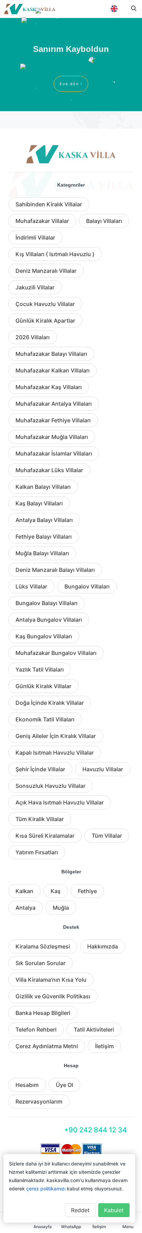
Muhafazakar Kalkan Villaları (53, 370)
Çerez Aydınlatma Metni (47, 1046)
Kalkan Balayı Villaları (43, 486)
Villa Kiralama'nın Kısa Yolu (51, 979)
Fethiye (87, 891)
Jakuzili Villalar (35, 287)
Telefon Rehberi (36, 1029)
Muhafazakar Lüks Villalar (49, 470)
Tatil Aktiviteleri (94, 1029)
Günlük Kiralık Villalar (43, 686)
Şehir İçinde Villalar (40, 769)
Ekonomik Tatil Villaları (45, 719)
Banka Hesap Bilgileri (43, 1012)
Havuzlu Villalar (102, 769)
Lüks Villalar (31, 586)
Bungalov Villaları (87, 586)
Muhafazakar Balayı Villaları (51, 353)
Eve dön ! (71, 83)
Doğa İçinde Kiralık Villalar (50, 702)
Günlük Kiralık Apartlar (45, 320)
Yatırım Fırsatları (37, 852)
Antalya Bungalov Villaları (49, 619)
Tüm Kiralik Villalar (40, 819)
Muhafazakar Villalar (42, 220)
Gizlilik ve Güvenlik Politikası (53, 996)
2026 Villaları (33, 337)
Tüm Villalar (107, 835)
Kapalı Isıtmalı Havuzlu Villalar (55, 752)
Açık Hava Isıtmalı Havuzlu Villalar (60, 802)
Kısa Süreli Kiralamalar (45, 835)
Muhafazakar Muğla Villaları (52, 436)
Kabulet (114, 1210)
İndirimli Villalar (35, 237)
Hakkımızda (102, 946)
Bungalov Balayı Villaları (47, 603)
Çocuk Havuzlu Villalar (45, 303)
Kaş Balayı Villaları (39, 503)
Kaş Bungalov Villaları (44, 636)
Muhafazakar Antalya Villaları (54, 403)
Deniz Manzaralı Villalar (46, 270)
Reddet (80, 1210)
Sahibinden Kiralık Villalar (49, 204)
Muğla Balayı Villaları (42, 553)
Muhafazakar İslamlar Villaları (54, 453)
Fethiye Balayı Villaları (44, 536)
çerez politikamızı (45, 1188)
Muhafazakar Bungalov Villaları (56, 652)
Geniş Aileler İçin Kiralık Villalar (56, 735)
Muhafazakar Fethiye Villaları (53, 420)
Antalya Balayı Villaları (44, 519)
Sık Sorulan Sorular (40, 963)
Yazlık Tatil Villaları (40, 669)
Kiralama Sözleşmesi (43, 946)
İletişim (104, 1046)
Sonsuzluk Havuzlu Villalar (50, 785)
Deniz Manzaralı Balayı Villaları (55, 569)
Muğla (61, 907)
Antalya (26, 907)
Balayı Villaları (104, 220)
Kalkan (24, 891)
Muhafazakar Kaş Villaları (49, 387)
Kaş (56, 891)
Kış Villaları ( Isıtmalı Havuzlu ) (55, 254)
